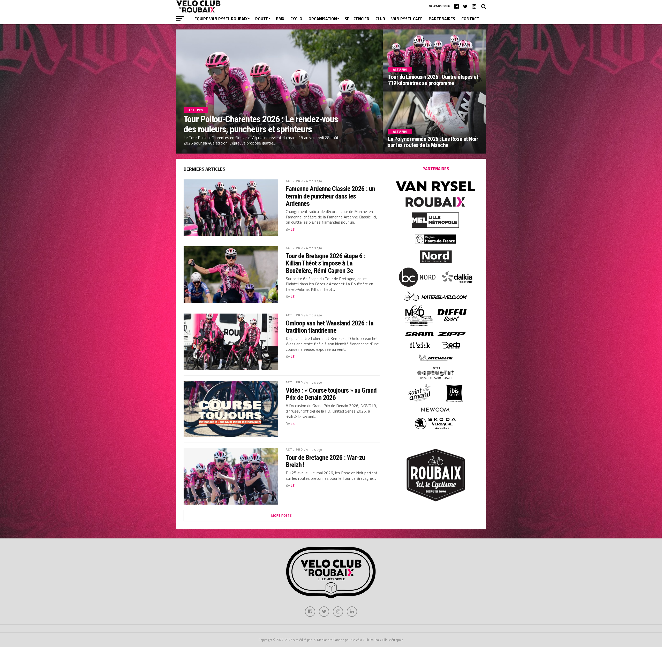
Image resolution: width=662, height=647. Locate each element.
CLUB (380, 19)
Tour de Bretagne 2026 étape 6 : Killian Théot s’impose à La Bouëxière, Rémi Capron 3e (325, 263)
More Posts (281, 515)
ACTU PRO (294, 180)
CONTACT (470, 19)
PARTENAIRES (442, 19)
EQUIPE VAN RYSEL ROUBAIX (220, 19)
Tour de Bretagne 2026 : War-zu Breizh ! (325, 461)
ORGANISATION (323, 19)
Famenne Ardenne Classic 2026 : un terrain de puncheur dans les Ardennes (330, 196)
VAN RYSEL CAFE (407, 19)
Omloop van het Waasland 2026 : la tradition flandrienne (329, 326)
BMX (280, 19)
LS (293, 229)
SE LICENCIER (357, 19)
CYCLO (296, 19)
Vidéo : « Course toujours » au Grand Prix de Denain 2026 (331, 394)
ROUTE (261, 19)
